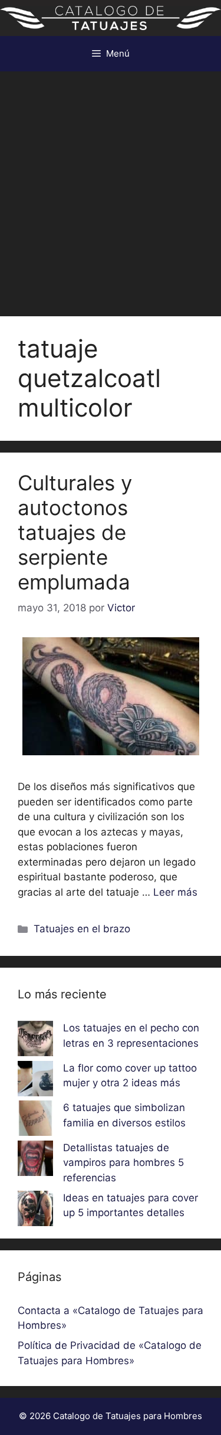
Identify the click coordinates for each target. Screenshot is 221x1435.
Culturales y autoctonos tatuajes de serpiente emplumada (75, 532)
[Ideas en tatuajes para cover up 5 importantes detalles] (35, 1211)
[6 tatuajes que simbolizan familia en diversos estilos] (35, 1120)
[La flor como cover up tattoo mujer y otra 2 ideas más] (35, 1081)
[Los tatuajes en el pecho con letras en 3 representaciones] (35, 1041)
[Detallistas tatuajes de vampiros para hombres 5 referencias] (35, 1161)
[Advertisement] (110, 188)
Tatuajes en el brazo (82, 929)
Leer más (175, 892)
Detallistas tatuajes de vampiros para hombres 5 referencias (123, 1163)
